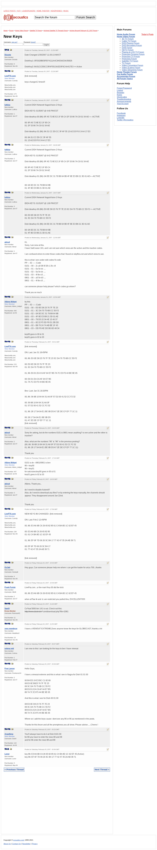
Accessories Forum (126, 76)
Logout (120, 90)
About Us (7, 844)
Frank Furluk (10, 587)
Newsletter (26, 844)
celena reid (9, 648)
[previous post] (6, 71)
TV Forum (126, 63)
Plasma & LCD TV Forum (133, 52)
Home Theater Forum (127, 72)
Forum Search (85, 17)
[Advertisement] (57, 804)
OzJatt (7, 567)
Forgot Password (124, 88)
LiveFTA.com (10, 76)
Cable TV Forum (129, 41)
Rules (119, 95)
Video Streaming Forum (132, 70)
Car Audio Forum (125, 74)
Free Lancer (10, 668)
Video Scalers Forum (131, 68)
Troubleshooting (124, 99)
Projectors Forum (129, 59)
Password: (30, 42)
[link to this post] (11, 50)
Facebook (121, 113)
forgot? (33, 42)
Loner (7, 754)
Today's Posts (147, 34)
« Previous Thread (14, 769)
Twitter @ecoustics (125, 120)
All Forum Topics (125, 79)
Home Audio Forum (126, 34)
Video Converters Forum (132, 65)
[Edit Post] (108, 50)
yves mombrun (11, 628)
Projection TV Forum (131, 56)
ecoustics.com (18, 840)
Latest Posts (10, 11)
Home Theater (43, 11)
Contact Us (16, 844)
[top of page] (5, 50)
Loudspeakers (28, 11)
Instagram (121, 115)
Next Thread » (102, 769)
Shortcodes (122, 97)
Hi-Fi (19, 11)
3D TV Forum (128, 39)
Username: (10, 42)
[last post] (8, 50)
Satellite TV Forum (130, 61)
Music (66, 11)
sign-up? (14, 42)
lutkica (7, 105)
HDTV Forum (127, 50)
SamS (7, 608)
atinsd (7, 242)
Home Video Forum (126, 37)
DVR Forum (127, 48)
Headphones (56, 11)
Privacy (35, 844)
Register (120, 93)
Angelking (9, 734)
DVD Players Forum (130, 43)
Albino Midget (11, 302)
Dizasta (8, 55)
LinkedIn (120, 118)
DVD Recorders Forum (132, 45)
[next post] (6, 50)
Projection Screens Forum (133, 54)
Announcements (124, 101)
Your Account (122, 104)
